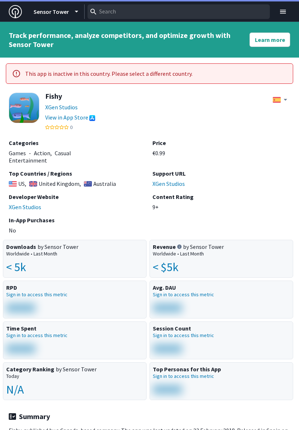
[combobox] (179, 11)
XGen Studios (61, 107)
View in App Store (66, 117)
